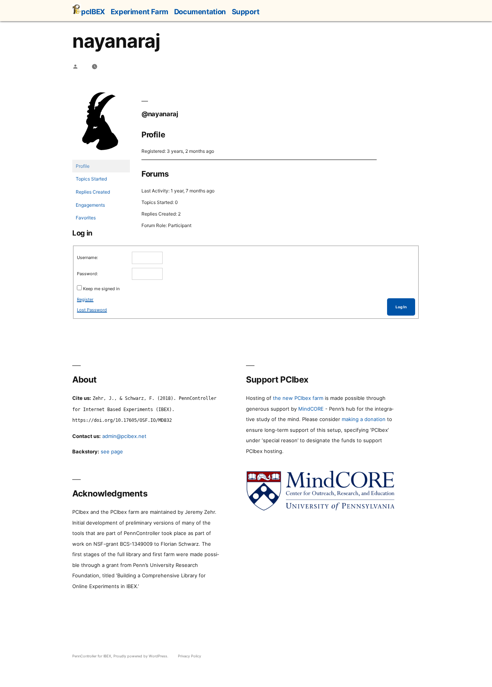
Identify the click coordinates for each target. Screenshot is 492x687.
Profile (83, 166)
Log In (401, 307)
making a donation (364, 419)
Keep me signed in (101, 288)
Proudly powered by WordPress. (141, 656)
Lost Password (92, 310)
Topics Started (91, 179)
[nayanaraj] (101, 156)
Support (245, 11)
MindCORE (311, 409)
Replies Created (93, 192)
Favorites (86, 218)
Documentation (200, 11)
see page (112, 451)
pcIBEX (93, 11)
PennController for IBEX (91, 656)
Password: (87, 273)
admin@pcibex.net (124, 436)
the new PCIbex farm (298, 398)
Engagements (90, 205)
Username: (87, 257)
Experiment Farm (139, 11)
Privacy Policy (189, 656)
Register (85, 299)
